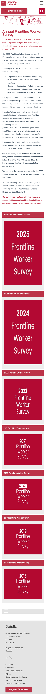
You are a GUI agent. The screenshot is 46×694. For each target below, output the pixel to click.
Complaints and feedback (16, 677)
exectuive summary (25, 171)
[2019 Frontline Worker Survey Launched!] (23, 554)
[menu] (41, 3)
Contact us (9, 667)
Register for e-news (18, 689)
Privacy (8, 674)
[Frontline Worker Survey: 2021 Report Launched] (23, 464)
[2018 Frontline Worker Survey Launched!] (23, 598)
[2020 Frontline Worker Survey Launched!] (23, 509)
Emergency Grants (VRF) (15, 683)
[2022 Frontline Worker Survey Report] (23, 419)
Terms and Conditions (14, 671)
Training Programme (13, 680)
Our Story (9, 664)
